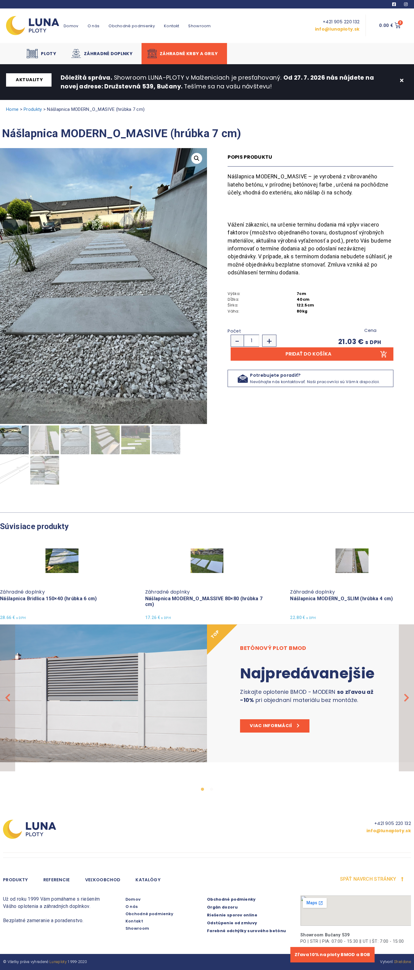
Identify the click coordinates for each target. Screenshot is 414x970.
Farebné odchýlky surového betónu (246, 930)
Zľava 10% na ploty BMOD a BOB (332, 955)
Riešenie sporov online (232, 915)
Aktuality (29, 80)
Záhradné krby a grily (189, 54)
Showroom (199, 25)
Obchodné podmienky (132, 25)
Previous (7, 697)
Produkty (33, 109)
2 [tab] (212, 789)
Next (406, 697)
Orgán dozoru (222, 907)
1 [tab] (202, 789)
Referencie (56, 880)
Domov (71, 25)
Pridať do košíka (308, 353)
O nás (94, 25)
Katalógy (148, 880)
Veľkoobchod (103, 880)
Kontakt (171, 25)
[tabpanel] (207, 693)
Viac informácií (271, 726)
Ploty (48, 54)
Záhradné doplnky (108, 54)
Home (12, 109)
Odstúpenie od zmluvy (232, 922)
